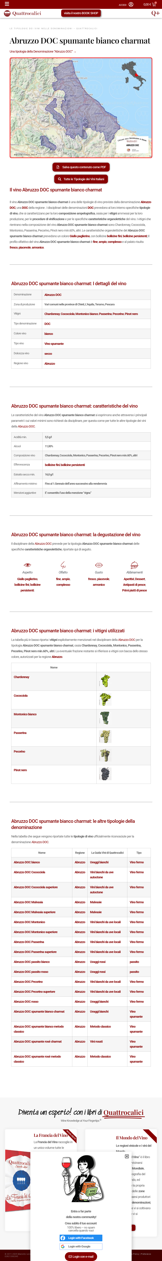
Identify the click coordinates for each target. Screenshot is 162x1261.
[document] (81, 630)
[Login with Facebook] (62, 1238)
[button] (126, 1156)
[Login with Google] (62, 1246)
